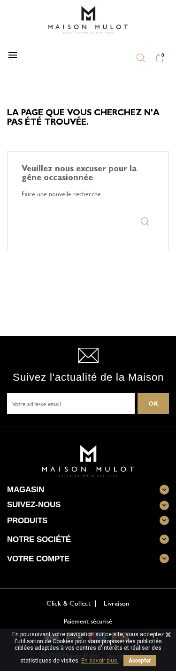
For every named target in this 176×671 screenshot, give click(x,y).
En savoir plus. (100, 660)
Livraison (117, 603)
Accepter (140, 660)
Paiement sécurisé (88, 621)
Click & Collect (68, 603)
